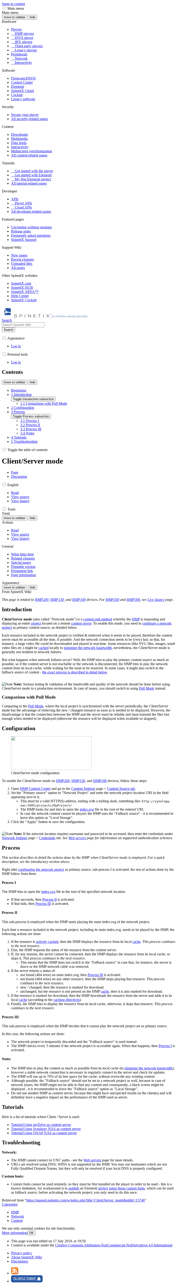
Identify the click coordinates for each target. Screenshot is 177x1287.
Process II (49, 899)
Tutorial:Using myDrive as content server (41, 1125)
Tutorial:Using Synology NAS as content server (46, 1129)
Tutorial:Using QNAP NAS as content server (44, 1133)
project (36, 623)
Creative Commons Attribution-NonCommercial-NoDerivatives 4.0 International (113, 1245)
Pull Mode (146, 688)
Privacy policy (21, 1253)
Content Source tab (121, 789)
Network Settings (14, 838)
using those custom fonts (127, 1188)
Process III (43, 904)
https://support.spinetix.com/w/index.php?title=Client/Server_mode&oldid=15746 (85, 1200)
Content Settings (83, 789)
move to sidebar (14, 17)
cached (43, 648)
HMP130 (57, 600)
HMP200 (41, 600)
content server (81, 623)
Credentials (47, 838)
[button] (4, 8)
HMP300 (133, 600)
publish (73, 1188)
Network (17, 1216)
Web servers (77, 838)
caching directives (66, 1000)
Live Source (156, 600)
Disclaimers (19, 1261)
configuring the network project (41, 869)
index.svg (87, 809)
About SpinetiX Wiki (26, 1257)
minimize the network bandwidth (88, 648)
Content (17, 1220)
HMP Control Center (35, 789)
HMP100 (79, 600)
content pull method (97, 619)
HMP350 (112, 600)
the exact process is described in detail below (74, 672)
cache (136, 942)
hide (32, 17)
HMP (136, 619)
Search (8, 329)
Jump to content (13, 4)
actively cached (47, 942)
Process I (165, 1046)
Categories (9, 1204)
